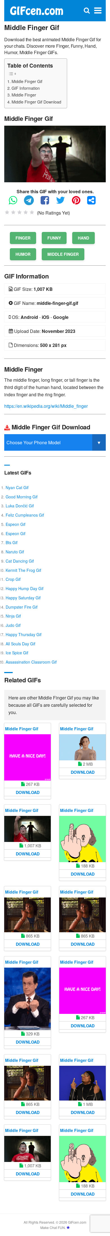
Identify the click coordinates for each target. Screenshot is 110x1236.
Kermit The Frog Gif (23, 570)
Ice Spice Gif (17, 652)
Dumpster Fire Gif (22, 607)
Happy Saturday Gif (23, 597)
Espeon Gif (15, 524)
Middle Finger (24, 95)
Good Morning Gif (22, 497)
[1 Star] (7, 212)
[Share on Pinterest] (79, 202)
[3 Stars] (19, 212)
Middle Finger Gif (27, 81)
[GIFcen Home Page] (36, 10)
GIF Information (26, 88)
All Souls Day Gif (20, 643)
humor (23, 254)
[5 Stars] (32, 212)
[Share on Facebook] (48, 202)
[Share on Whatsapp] (16, 202)
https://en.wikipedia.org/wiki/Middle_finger (46, 406)
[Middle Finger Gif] (55, 153)
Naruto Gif (15, 551)
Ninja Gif (13, 616)
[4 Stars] (25, 212)
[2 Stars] (13, 212)
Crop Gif (13, 579)
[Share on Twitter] (63, 202)
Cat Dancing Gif (20, 561)
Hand (83, 238)
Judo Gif (13, 625)
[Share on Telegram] (31, 202)
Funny (54, 238)
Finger (23, 238)
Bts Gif (11, 542)
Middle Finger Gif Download (36, 102)
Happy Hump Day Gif (24, 588)
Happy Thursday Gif (23, 634)
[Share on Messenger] (94, 202)
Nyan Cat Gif (17, 487)
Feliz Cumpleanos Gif (25, 515)
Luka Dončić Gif (20, 505)
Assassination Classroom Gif (31, 662)
